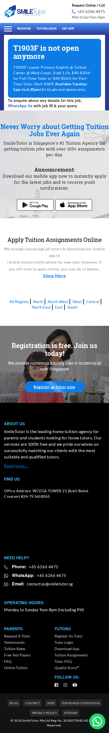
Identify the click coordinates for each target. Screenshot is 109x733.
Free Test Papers (17, 655)
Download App (66, 648)
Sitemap (70, 713)
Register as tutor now (54, 386)
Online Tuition (16, 667)
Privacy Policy (44, 713)
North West (58, 301)
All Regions (19, 301)
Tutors (62, 629)
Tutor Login (46, 28)
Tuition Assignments (71, 655)
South (72, 307)
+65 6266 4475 (91, 11)
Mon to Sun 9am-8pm (88, 17)
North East (41, 307)
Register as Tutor (68, 636)
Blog (14, 703)
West (77, 301)
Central (92, 301)
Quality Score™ (66, 667)
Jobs (50, 703)
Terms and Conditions (80, 703)
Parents (13, 629)
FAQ (7, 661)
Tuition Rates (14, 648)
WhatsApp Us (20, 105)
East (59, 307)
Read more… (16, 465)
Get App (68, 28)
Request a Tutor (17, 636)
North (38, 301)
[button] (97, 721)
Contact (32, 703)
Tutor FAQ (63, 661)
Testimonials (14, 642)
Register (24, 28)
